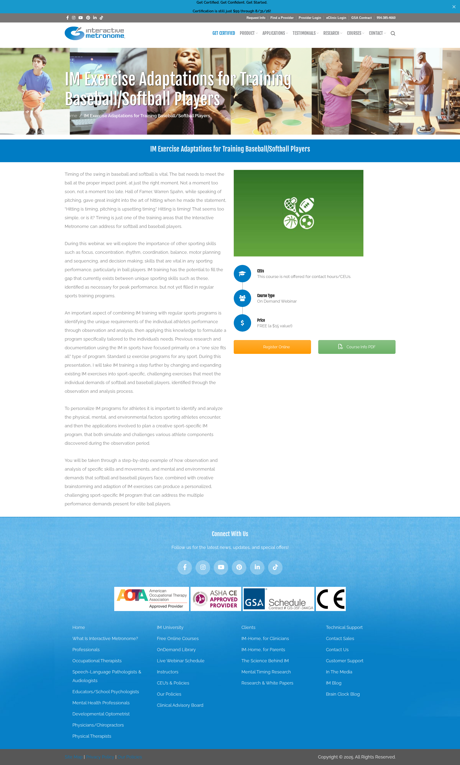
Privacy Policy (100, 756)
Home (71, 115)
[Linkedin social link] (95, 18)
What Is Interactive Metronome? (105, 638)
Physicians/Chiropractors (98, 725)
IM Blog (333, 682)
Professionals (86, 649)
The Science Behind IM (265, 660)
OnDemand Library (176, 649)
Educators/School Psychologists (105, 691)
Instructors (167, 671)
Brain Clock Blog (343, 694)
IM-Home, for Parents (263, 649)
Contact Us (337, 649)
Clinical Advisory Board (180, 705)
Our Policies (169, 694)
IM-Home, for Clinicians (265, 638)
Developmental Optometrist (101, 713)
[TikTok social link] (101, 18)
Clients (248, 627)
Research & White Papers (267, 682)
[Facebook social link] (68, 18)
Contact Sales (340, 638)
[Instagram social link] (74, 18)
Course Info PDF (360, 347)
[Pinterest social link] (88, 18)
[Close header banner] (454, 6)
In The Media (339, 671)
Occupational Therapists (97, 660)
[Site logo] (95, 33)
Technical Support (344, 627)
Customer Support (344, 660)
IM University (170, 627)
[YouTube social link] (81, 18)
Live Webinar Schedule (181, 660)
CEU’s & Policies (173, 682)
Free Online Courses (178, 638)
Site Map (74, 756)
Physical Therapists (91, 736)
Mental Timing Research (266, 671)
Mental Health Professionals (101, 702)
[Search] (393, 33)
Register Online (276, 347)
